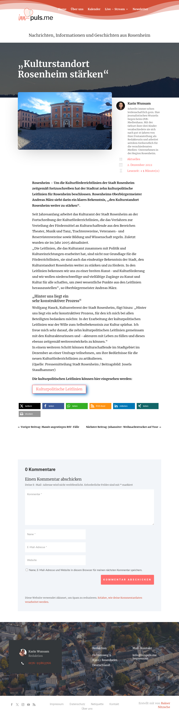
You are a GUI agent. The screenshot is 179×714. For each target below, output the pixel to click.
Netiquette (97, 704)
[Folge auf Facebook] (12, 704)
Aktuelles (133, 159)
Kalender (94, 9)
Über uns (77, 9)
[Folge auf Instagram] (23, 704)
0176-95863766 (39, 663)
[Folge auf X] (17, 704)
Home (62, 9)
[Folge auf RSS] (34, 704)
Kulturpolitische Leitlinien (59, 389)
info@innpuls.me (145, 655)
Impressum (140, 658)
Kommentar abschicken (127, 579)
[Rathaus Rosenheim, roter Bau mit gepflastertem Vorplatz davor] (65, 148)
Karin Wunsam (139, 103)
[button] (30, 406)
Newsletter (140, 9)
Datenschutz (77, 704)
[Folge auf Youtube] (28, 704)
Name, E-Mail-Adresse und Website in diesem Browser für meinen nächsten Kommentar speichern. (85, 570)
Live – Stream (115, 9)
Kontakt (64, 19)
